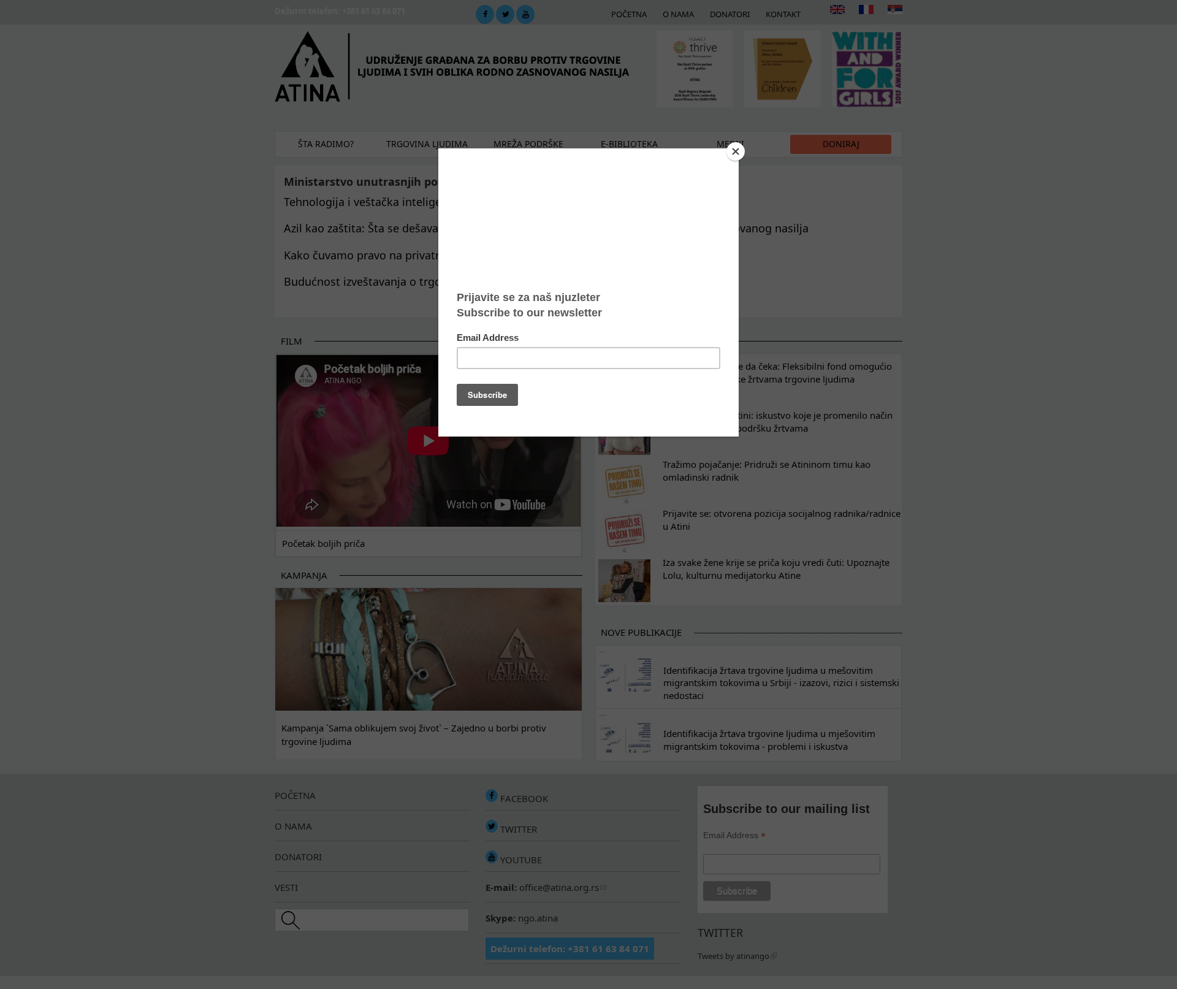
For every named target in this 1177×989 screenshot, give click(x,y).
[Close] (735, 151)
